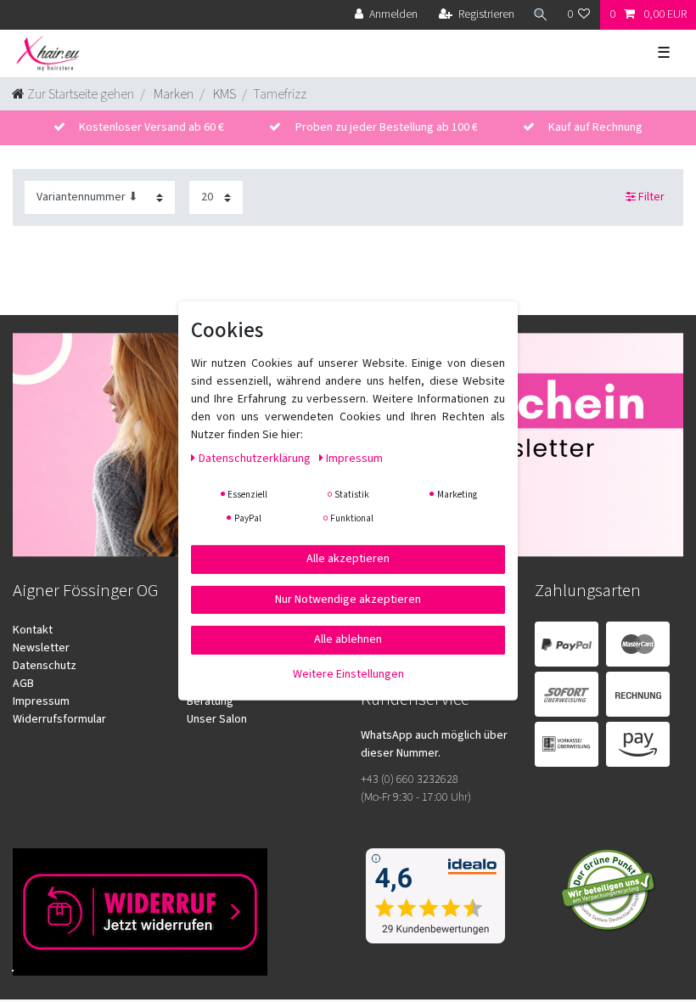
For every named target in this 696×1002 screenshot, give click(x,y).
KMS (223, 94)
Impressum (41, 701)
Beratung (210, 701)
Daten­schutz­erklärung (256, 458)
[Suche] (541, 15)
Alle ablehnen (348, 639)
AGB (23, 683)
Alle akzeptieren (348, 558)
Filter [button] (651, 197)
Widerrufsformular (59, 719)
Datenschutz (44, 665)
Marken (172, 94)
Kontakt (33, 630)
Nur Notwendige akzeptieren (348, 598)
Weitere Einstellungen (348, 673)
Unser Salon (217, 719)
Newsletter (41, 647)
